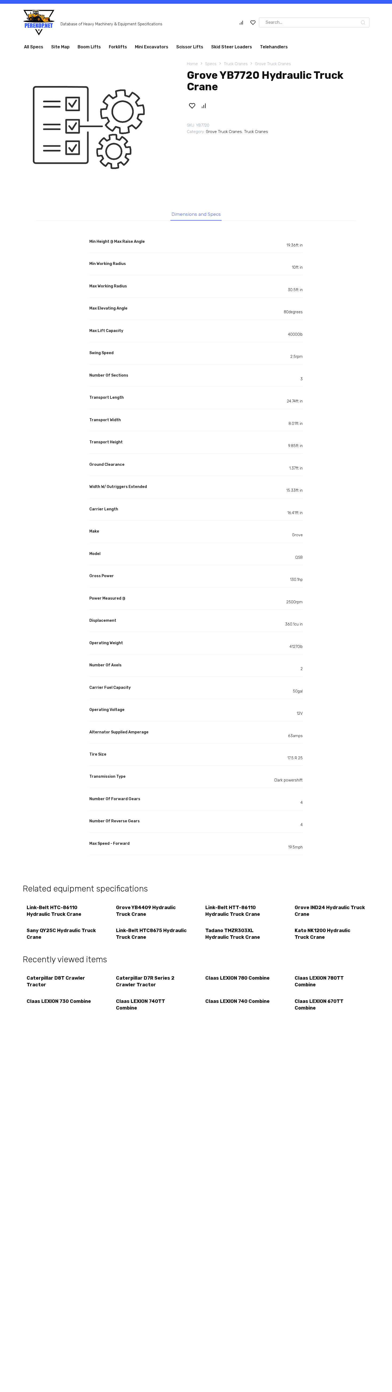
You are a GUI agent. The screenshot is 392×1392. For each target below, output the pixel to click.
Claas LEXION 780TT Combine (319, 981)
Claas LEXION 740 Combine (237, 1001)
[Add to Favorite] (192, 106)
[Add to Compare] (203, 106)
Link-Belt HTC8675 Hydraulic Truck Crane (151, 934)
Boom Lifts (89, 46)
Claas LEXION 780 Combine (237, 978)
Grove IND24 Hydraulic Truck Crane (330, 911)
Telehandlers (274, 46)
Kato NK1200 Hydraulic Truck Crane (322, 934)
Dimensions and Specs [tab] (196, 214)
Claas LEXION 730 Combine (59, 1001)
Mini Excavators (151, 46)
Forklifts (118, 46)
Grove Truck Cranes (273, 63)
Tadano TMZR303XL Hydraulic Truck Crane (232, 934)
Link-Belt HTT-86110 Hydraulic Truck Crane (232, 911)
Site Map (60, 46)
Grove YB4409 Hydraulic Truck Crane (146, 911)
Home (192, 63)
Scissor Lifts (189, 46)
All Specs (33, 46)
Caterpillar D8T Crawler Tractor (56, 981)
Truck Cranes (236, 63)
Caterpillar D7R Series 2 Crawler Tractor (145, 981)
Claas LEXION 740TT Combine (140, 1004)
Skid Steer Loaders (231, 46)
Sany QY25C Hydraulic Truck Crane (61, 934)
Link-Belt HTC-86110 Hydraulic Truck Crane (54, 911)
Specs (211, 63)
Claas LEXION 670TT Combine (319, 1004)
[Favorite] (253, 22)
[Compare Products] (241, 22)
